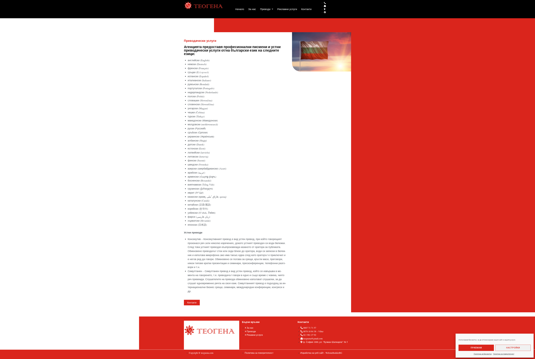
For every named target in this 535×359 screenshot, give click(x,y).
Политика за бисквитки (483, 354)
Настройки (513, 347)
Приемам (476, 347)
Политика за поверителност (503, 354)
